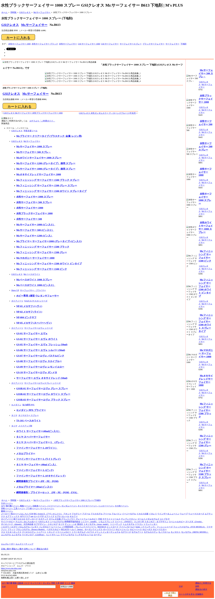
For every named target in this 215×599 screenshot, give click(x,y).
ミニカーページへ (106, 506)
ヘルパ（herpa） (77, 529)
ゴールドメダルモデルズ (148, 519)
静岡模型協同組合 (72, 522)
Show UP (15, 290)
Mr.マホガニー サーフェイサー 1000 (35, 258)
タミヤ (14, 415)
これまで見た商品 (170, 594)
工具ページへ (19, 508)
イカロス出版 (142, 514)
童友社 (80, 524)
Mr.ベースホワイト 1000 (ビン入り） (35, 285)
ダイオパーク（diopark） (12, 524)
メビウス (90, 532)
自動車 (20, 583)
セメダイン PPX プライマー (31, 410)
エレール (65, 516)
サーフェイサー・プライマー (33, 290)
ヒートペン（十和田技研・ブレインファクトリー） (74, 527)
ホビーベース (136, 529)
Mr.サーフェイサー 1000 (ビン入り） (35, 224)
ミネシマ (51, 532)
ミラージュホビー (63, 532)
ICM (31, 514)
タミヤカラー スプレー (28, 415)
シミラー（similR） (89, 522)
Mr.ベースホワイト (32, 274)
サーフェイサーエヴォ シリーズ (38, 328)
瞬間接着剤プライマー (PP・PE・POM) (37, 481)
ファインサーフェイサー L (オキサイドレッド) (40, 475)
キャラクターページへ (88, 506)
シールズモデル (57, 522)
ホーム (4, 500)
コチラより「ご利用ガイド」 (42, 121)
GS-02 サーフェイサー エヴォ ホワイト (37, 339)
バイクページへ (54, 506)
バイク (27, 583)
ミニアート (41, 532)
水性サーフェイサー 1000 (19, 44)
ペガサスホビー (53, 529)
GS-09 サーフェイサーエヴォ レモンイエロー (40, 367)
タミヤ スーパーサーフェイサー (33, 436)
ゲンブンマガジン (129, 519)
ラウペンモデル (67, 535)
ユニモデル (6, 535)
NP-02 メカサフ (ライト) (29, 311)
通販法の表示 (42, 549)
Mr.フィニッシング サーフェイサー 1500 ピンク (41, 269)
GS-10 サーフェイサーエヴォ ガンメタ (36, 372)
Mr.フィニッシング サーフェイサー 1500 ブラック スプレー (47, 180)
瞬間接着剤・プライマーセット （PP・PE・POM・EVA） (47, 492)
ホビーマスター (160, 529)
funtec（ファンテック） (145, 527)
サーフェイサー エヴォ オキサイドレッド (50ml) (41, 378)
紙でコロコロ (19, 519)
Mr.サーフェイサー (34, 24)
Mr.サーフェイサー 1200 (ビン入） (34, 235)
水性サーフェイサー (68, 44)
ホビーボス (147, 529)
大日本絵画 (28, 524)
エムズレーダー (8, 544)
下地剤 (183, 44)
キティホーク (32, 519)
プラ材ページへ (33, 508)
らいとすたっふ (53, 535)
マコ (3, 532)
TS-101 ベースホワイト (28, 420)
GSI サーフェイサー (110, 44)
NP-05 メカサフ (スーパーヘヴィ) (34, 323)
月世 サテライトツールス (109, 519)
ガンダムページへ (69, 506)
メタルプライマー (25, 453)
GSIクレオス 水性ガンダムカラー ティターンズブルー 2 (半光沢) (107, 113)
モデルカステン (151, 532)
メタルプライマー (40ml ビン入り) (34, 487)
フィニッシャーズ (165, 527)
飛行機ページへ (13, 506)
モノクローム (164, 532)
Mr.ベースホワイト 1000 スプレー (34, 279)
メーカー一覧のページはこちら (15, 514)
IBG (35, 514)
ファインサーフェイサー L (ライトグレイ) (38, 459)
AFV (3, 506)
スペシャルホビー (177, 522)
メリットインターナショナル (107, 532)
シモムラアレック (106, 522)
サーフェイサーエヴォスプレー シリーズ (42, 383)
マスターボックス (13, 532)
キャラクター (36, 583)
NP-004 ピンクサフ (26, 317)
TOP (4, 587)
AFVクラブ (25, 516)
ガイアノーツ (17, 301)
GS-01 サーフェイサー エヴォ (32, 333)
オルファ (74, 516)
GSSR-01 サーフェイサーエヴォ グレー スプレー (42, 388)
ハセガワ (5, 527)
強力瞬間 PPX (28, 405)
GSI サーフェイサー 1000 (89, 44)
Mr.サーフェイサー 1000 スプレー (34, 146)
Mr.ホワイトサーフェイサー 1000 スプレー (39, 157)
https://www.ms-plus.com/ (11, 568)
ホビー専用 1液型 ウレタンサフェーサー (37, 295)
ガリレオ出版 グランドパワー (62, 519)
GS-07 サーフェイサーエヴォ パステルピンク (40, 355)
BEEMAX (102, 527)
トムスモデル (128, 524)
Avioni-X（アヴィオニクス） (50, 514)
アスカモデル (97, 514)
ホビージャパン (122, 529)
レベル (90, 535)
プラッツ (11, 529)
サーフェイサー (172, 44)
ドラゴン (139, 524)
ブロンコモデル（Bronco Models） (31, 529)
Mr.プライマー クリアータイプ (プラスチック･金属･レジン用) (49, 136)
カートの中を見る (187, 594)
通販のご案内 (17, 549)
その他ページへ (122, 506)
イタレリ (153, 514)
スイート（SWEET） (124, 522)
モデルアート (137, 532)
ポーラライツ (109, 529)
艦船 (15, 583)
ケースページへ (47, 508)
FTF (42, 516)
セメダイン (16, 405)
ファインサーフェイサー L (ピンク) (35, 470)
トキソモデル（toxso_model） (97, 524)
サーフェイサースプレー (131, 44)
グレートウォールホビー (87, 519)
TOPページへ (7, 503)
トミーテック (116, 524)
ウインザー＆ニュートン (168, 514)
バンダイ (34, 527)
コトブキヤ (165, 519)
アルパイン (117, 514)
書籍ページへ (7, 511)
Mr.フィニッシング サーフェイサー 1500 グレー (41, 252)
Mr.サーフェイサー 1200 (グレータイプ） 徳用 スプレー (45, 163)
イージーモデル (129, 514)
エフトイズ (49, 516)
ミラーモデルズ (79, 532)
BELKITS (65, 529)
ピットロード (113, 527)
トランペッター (150, 524)
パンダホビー (45, 527)
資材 (62, 583)
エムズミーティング (24, 544)
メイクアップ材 (25, 426)
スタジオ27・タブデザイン (156, 522)
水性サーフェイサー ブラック (45, 44)
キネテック (43, 519)
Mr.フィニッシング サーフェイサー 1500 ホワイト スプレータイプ (51, 191)
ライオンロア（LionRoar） (33, 535)
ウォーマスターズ (196, 514)
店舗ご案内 (6, 549)
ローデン (98, 535)
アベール (107, 514)
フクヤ (210, 527)
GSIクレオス (11, 93)
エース (37, 516)
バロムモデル (24, 527)
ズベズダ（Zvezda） (194, 522)
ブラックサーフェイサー (153, 44)
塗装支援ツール (30, 131)
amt (31, 516)
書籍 (73, 583)
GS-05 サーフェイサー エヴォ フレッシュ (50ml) (41, 344)
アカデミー (77, 514)
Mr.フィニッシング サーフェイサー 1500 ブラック (42, 246)
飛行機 (9, 583)
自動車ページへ (39, 506)
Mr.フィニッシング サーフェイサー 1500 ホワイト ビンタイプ (49, 263)
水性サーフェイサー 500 (29, 219)
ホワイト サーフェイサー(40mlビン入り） (38, 431)
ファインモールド (127, 527)
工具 (58, 583)
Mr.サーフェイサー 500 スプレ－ (33, 152)
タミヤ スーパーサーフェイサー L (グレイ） (40, 442)
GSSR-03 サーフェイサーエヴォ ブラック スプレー (43, 399)
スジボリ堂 (139, 522)
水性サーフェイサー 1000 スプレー (34, 196)
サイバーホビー (8, 522)
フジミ (4, 529)
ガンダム (47, 583)
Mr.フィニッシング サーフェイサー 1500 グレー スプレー (46, 185)
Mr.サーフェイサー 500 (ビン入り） (35, 230)
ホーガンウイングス (94, 529)
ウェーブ (184, 514)
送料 (197, 586)
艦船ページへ (26, 506)
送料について (30, 549)
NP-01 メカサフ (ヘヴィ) (29, 306)
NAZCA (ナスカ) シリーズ (35, 301)
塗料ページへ (7, 508)
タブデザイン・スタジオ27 (46, 524)
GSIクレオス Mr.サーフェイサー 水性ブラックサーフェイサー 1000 (33, 113)
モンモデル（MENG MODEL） (195, 532)
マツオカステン (29, 532)
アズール (86, 514)
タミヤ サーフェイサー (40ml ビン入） (36, 464)
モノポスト (176, 532)
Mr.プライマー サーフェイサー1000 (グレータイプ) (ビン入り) (49, 241)
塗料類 (13, 500)
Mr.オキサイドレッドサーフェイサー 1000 (38, 174)
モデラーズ (126, 532)
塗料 (53, 583)
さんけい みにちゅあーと (26, 522)
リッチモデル (81, 535)
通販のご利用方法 (203, 583)
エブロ (58, 516)
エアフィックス (12, 516)
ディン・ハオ (71, 524)
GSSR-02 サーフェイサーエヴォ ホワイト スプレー (43, 394)
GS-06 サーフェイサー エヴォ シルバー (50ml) (40, 350)
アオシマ (67, 514)
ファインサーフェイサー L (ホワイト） (37, 448)
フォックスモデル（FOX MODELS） (189, 527)
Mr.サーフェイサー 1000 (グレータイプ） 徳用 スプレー (45, 168)
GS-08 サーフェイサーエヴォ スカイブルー (39, 361)
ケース (68, 583)
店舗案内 (199, 594)
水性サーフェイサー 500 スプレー (34, 202)
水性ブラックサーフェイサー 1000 (34, 213)
